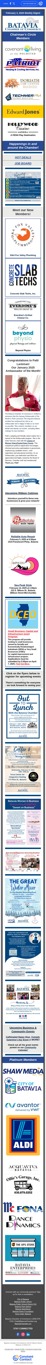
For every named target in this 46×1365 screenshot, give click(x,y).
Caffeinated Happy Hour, (18, 1037)
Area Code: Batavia (23, 1314)
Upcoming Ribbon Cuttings (21, 493)
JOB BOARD (23, 163)
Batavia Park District (23, 1307)
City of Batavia (23, 1299)
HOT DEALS (23, 157)
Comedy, (35, 1037)
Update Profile (20, 1349)
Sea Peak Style (23, 585)
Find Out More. (23, 664)
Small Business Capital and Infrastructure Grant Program (23, 634)
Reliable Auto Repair (23, 536)
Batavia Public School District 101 (23, 1304)
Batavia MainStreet (23, 1309)
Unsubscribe (9, 1349)
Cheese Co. (23, 318)
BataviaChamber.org (23, 1324)
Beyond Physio (23, 350)
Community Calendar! (27, 1048)
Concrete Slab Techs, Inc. (23, 293)
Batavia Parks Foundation (23, 1311)
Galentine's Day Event (17, 1040)
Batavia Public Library (23, 1302)
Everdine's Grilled (23, 315)
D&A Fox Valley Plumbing (23, 255)
